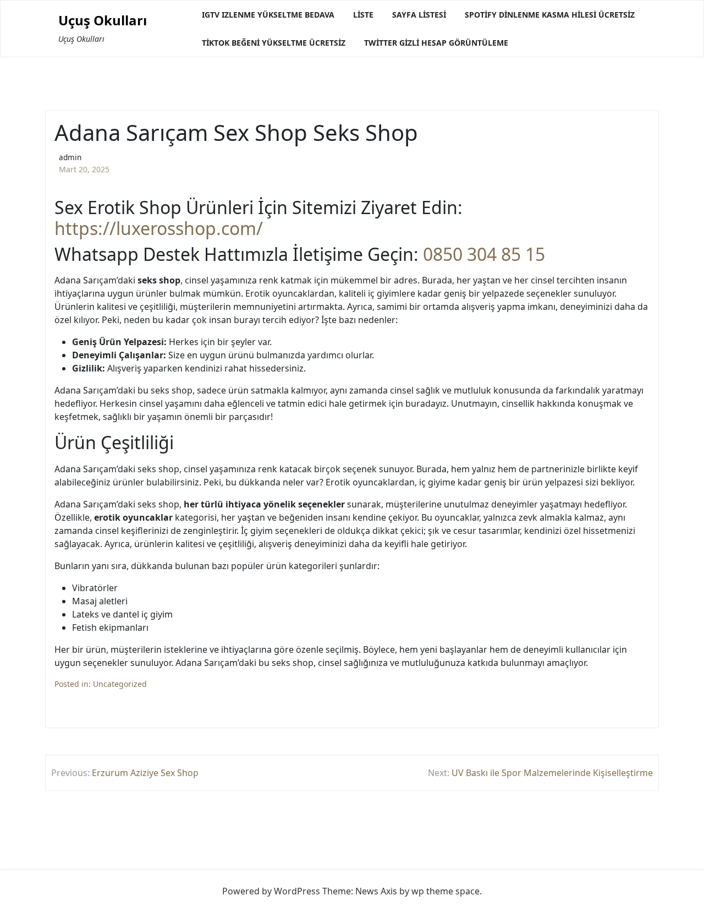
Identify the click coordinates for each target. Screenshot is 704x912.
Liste (363, 14)
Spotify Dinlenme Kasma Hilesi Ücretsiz (550, 14)
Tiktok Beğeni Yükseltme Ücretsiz (273, 42)
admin (70, 157)
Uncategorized (120, 684)
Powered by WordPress (271, 891)
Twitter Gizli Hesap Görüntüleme (436, 42)
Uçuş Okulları (102, 21)
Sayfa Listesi (419, 14)
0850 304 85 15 (484, 254)
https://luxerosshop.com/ (158, 228)
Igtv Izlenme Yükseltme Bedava (268, 14)
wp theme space (445, 891)
